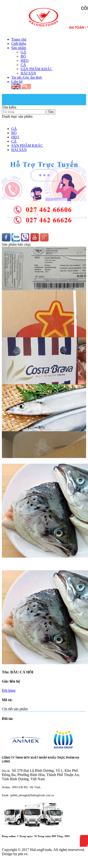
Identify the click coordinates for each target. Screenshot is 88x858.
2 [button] (40, 754)
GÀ (23, 52)
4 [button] (54, 754)
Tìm (51, 112)
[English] (16, 88)
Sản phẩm (18, 48)
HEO (25, 60)
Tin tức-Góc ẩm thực (26, 77)
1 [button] (33, 754)
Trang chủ (18, 39)
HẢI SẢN (28, 73)
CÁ (23, 65)
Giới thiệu (18, 44)
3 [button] (47, 754)
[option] (25, 739)
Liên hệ (17, 82)
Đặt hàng (8, 690)
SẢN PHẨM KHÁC (36, 69)
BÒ (23, 56)
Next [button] (83, 734)
